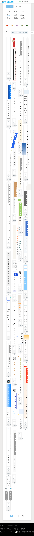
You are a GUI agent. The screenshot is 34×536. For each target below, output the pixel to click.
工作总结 (25, 326)
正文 (8, 14)
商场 (13, 261)
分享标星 (23, 18)
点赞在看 (21, 16)
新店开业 (19, 230)
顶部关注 (15, 16)
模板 (19, 6)
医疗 (25, 292)
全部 (8, 11)
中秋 (19, 288)
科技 (13, 171)
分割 (22, 11)
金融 (8, 76)
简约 (8, 74)
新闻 (8, 370)
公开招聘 (8, 177)
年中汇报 (25, 328)
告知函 (8, 333)
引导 (15, 14)
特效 (22, 14)
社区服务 (13, 86)
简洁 (25, 80)
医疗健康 (25, 212)
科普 (8, 421)
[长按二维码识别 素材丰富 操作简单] (14, 242)
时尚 (13, 122)
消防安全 (8, 335)
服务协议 (16, 529)
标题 (15, 11)
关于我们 (2, 529)
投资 (19, 255)
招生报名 (8, 470)
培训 (8, 289)
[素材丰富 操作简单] (8, 54)
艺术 (19, 321)
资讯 (8, 372)
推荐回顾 (16, 18)
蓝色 (25, 119)
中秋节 (19, 285)
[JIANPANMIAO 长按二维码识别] (25, 57)
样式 (10, 6)
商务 (8, 242)
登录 (20, 1)
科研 (13, 173)
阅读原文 (9, 18)
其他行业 (19, 434)
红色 (25, 425)
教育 (8, 124)
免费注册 (26, 1)
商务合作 (8, 174)
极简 (8, 468)
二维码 (8, 16)
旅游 (19, 145)
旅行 (19, 147)
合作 (8, 245)
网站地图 (23, 529)
